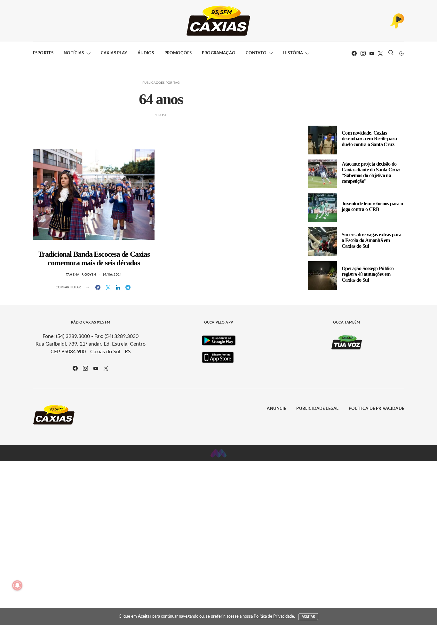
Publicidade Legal (317, 409)
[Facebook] (354, 53)
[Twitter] (380, 53)
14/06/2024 (112, 274)
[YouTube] (371, 53)
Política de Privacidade (376, 409)
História (293, 53)
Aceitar (308, 616)
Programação (218, 53)
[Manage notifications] (17, 585)
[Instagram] (363, 53)
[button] (401, 53)
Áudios (146, 53)
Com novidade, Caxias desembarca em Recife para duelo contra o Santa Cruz (369, 138)
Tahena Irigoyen (81, 274)
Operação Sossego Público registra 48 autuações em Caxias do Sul (368, 274)
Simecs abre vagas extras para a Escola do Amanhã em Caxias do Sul (371, 240)
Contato (256, 53)
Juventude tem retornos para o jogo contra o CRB (372, 206)
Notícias (74, 53)
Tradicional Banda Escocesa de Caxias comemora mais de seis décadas (94, 258)
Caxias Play (114, 53)
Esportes (43, 53)
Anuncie (276, 409)
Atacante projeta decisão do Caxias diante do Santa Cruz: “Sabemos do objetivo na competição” (371, 172)
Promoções (178, 53)
